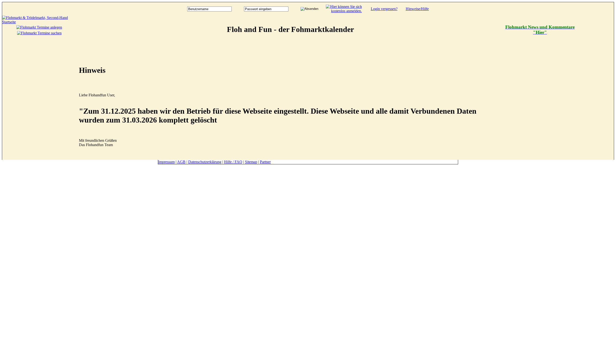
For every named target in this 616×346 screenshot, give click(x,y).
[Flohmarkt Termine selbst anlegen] (39, 27)
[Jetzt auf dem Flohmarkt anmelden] (344, 11)
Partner (265, 162)
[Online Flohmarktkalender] (39, 22)
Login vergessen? (384, 9)
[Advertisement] (594, 88)
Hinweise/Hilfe (417, 9)
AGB (181, 162)
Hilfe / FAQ (233, 162)
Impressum (166, 162)
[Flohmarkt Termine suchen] (39, 33)
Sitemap (251, 162)
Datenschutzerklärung (204, 162)
